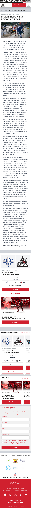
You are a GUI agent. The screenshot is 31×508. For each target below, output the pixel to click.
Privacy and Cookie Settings (21, 490)
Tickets (16, 289)
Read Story (16, 322)
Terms (22, 488)
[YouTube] (26, 495)
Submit (15, 447)
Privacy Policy (16, 488)
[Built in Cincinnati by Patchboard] (15, 501)
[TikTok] (21, 495)
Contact (9, 488)
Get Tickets (18, 5)
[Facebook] (5, 495)
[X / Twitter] (15, 495)
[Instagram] (10, 495)
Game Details (16, 293)
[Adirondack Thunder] (3, 5)
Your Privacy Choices (8, 490)
